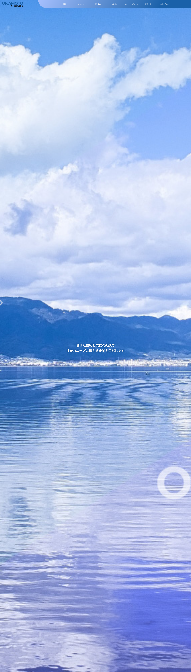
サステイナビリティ (131, 4)
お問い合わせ (164, 4)
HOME (64, 4)
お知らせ (81, 4)
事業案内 (114, 4)
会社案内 (98, 4)
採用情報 (148, 4)
